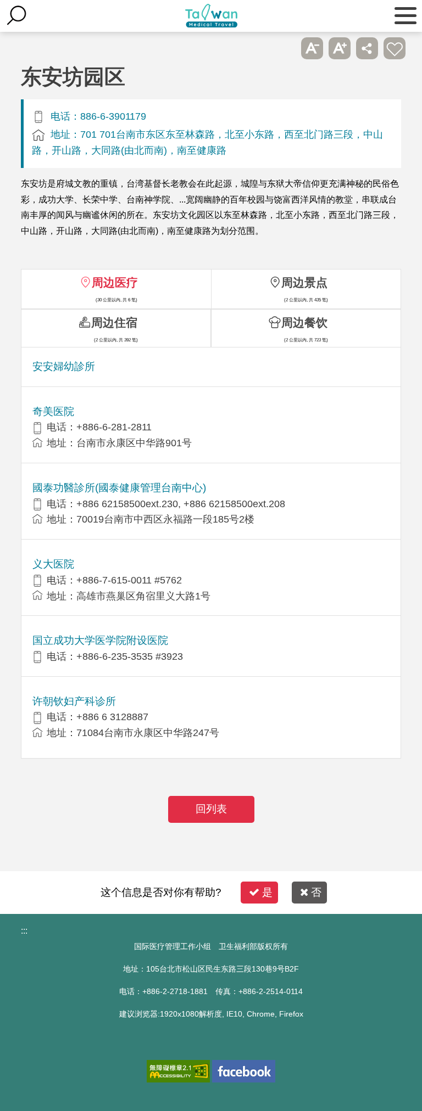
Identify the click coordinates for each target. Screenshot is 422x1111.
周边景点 (304, 282)
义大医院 (53, 564)
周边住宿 (114, 322)
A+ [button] (340, 48)
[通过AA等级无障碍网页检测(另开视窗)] (178, 1071)
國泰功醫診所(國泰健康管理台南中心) (119, 487)
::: (24, 930)
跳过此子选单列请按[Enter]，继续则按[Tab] (285, 48)
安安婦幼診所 (63, 366)
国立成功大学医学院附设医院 (100, 640)
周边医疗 (115, 282)
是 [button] (267, 892)
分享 (367, 48)
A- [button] (312, 48)
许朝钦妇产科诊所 (74, 701)
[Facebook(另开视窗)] (243, 1071)
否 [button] (316, 892)
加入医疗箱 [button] (395, 48)
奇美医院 (53, 411)
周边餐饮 (304, 322)
